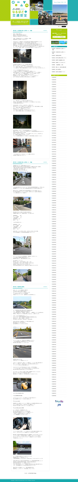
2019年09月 (54, 202)
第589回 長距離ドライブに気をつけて (58, 62)
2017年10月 (54, 149)
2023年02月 (54, 298)
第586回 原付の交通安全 (56, 69)
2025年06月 (54, 363)
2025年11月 (54, 374)
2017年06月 (54, 140)
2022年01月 (54, 267)
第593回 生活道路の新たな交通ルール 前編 (22, 162)
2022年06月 (54, 279)
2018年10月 (54, 177)
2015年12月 (54, 98)
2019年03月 (54, 188)
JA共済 (16, 9)
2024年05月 (54, 332)
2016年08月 (54, 116)
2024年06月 (54, 335)
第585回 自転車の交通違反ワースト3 (58, 71)
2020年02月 (54, 214)
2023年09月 (54, 314)
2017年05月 (54, 137)
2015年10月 (54, 93)
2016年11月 (54, 123)
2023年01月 (54, 295)
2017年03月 (54, 133)
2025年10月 (54, 372)
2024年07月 (54, 337)
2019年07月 (54, 198)
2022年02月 (54, 270)
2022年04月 (54, 274)
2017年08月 (54, 144)
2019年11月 (54, 207)
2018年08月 (54, 172)
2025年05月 (54, 360)
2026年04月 (54, 386)
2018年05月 (54, 165)
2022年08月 (54, 284)
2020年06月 (54, 223)
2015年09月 (54, 91)
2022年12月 (54, 293)
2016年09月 (54, 119)
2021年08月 (54, 256)
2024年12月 (54, 349)
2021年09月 (54, 258)
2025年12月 (54, 377)
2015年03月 (54, 77)
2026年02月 (54, 381)
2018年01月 (54, 156)
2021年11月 (54, 263)
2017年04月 (54, 135)
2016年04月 (54, 107)
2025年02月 (54, 353)
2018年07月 (54, 170)
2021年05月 (54, 249)
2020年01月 (54, 212)
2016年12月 (54, 126)
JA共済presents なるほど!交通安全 (20, 13)
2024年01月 (54, 323)
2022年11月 (54, 291)
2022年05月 (54, 277)
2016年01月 (54, 100)
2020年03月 (54, 216)
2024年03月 (54, 328)
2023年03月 (54, 300)
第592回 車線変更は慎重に (19, 286)
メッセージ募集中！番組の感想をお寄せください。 (59, 34)
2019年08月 (54, 200)
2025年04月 (54, 358)
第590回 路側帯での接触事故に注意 (58, 60)
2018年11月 (54, 179)
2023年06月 (54, 307)
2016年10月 (54, 121)
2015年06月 (54, 84)
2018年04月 (54, 163)
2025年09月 (54, 370)
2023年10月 (54, 316)
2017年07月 (54, 142)
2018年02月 (54, 158)
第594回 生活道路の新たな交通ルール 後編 (22, 30)
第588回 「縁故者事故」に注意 (57, 64)
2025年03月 (54, 356)
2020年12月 (54, 237)
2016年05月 (54, 109)
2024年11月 (54, 346)
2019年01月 (54, 184)
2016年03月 (54, 105)
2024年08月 (54, 339)
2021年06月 (54, 251)
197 (29, 473)
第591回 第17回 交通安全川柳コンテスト (59, 57)
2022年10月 (54, 288)
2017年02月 (54, 130)
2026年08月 (54, 395)
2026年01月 (54, 379)
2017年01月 (54, 128)
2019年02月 (54, 186)
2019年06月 (54, 195)
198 (30, 473)
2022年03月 (54, 272)
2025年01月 (54, 351)
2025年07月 (54, 365)
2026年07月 (54, 393)
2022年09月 (54, 286)
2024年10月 (54, 344)
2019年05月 (54, 193)
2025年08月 (54, 367)
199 (32, 473)
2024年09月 (54, 342)
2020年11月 (54, 235)
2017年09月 (54, 147)
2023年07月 (54, 309)
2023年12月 (54, 321)
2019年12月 (54, 209)
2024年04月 (54, 330)
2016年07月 (54, 114)
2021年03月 (54, 244)
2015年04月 (54, 79)
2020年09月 (54, 230)
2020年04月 (54, 219)
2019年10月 (54, 205)
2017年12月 (54, 154)
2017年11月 (54, 151)
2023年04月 (54, 302)
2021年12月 (54, 265)
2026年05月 (54, 388)
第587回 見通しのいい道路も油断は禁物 (59, 67)
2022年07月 (54, 281)
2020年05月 (54, 221)
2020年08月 (54, 228)
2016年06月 (54, 112)
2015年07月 (54, 86)
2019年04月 (54, 191)
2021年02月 (54, 242)
